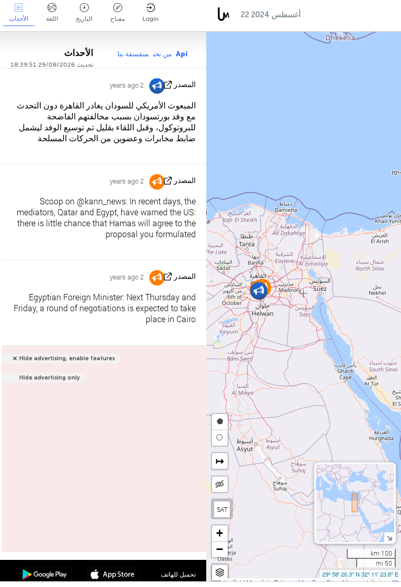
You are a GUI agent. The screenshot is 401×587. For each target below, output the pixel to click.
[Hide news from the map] (220, 484)
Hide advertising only (49, 377)
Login (151, 18)
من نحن (162, 54)
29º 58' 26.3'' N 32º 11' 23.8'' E (360, 574)
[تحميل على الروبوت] (45, 575)
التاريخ (84, 18)
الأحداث (18, 18)
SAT (222, 509)
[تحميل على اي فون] (113, 575)
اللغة (52, 18)
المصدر (185, 84)
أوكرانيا (353, 14)
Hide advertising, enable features (67, 358)
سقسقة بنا (133, 54)
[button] (259, 290)
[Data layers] (220, 573)
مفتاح (117, 18)
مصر (318, 14)
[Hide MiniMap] (389, 537)
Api (181, 54)
